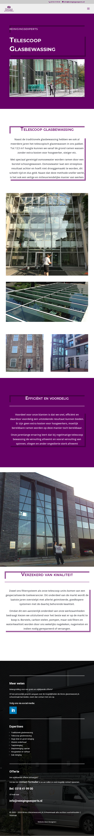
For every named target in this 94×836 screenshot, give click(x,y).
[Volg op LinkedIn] (13, 710)
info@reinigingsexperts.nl (25, 801)
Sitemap (13, 815)
